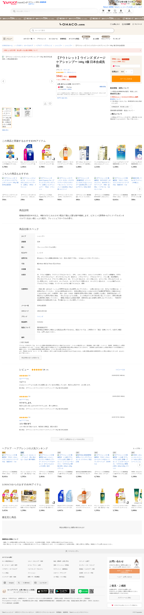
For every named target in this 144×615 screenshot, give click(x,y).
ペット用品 (5, 573)
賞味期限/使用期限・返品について (121, 110)
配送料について (115, 99)
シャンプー (58, 45)
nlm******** (22, 399)
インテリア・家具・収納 (9, 576)
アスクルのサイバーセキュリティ (11, 600)
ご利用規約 (87, 598)
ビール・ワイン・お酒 (34, 565)
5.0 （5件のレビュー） (70, 72)
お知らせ (4, 598)
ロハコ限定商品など (7, 561)
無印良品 (81, 576)
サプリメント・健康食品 (60, 569)
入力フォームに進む (124, 597)
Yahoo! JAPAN (108, 7)
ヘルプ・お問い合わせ (124, 577)
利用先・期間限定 (67, 89)
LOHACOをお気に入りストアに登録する (125, 605)
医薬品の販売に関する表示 (78, 600)
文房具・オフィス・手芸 (86, 573)
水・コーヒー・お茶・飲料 (9, 565)
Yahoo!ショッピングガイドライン (78, 612)
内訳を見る (103, 86)
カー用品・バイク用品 (60, 576)
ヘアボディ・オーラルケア (24, 45)
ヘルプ (139, 7)
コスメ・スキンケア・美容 (35, 561)
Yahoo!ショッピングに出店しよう (125, 7)
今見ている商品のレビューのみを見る (72, 439)
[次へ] (51, 81)
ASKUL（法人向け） (94, 600)
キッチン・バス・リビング (86, 565)
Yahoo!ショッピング (7, 612)
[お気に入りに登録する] (50, 104)
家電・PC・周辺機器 (34, 576)
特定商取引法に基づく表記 (30, 600)
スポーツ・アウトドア (60, 573)
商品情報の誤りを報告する (30, 358)
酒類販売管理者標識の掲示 (46, 600)
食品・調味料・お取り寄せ (61, 561)
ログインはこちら (62, 98)
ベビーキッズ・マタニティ (35, 569)
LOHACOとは (13, 598)
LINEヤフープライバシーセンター (45, 612)
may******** (22, 378)
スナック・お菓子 (84, 561)
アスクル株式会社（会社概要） (11, 603)
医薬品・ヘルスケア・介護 (86, 569)
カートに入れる (126, 79)
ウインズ (66, 70)
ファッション (31, 573)
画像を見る (5, 130)
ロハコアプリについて (20, 592)
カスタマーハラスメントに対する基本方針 (40, 598)
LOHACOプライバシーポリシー (73, 598)
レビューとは (120, 369)
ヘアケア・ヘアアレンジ (44, 45)
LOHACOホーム (7, 45)
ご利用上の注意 (58, 598)
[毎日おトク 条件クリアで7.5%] (72, 18)
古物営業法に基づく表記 (63, 600)
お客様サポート (22, 598)
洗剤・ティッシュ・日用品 (61, 565)
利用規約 (58, 612)
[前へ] (3, 81)
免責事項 (65, 612)
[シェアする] (45, 104)
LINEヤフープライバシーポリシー (24, 612)
